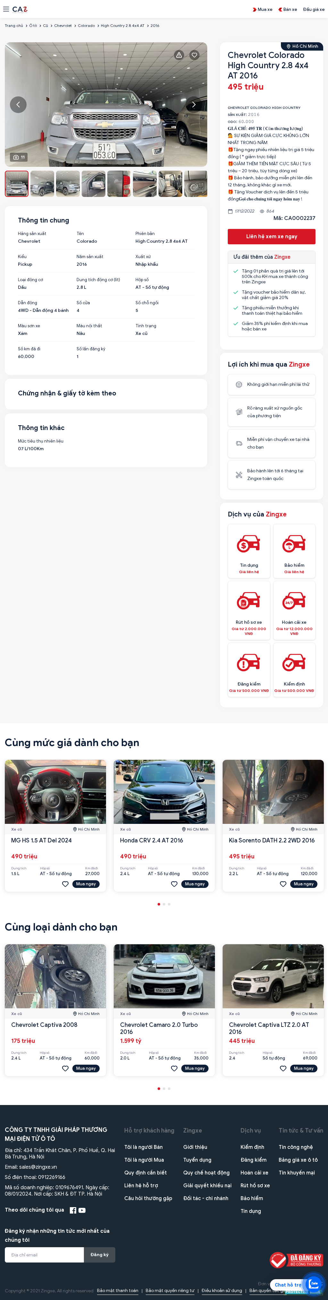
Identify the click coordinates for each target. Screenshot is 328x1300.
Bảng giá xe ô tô (298, 1160)
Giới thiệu (195, 1147)
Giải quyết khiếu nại (207, 1185)
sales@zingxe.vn (38, 1167)
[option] (106, 104)
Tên (80, 233)
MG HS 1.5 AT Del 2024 (41, 840)
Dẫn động (27, 302)
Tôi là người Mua (144, 1160)
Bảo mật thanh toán (117, 1290)
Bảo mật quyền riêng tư (170, 1290)
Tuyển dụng (197, 1160)
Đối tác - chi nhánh (205, 1198)
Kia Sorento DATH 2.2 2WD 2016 (272, 840)
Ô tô (33, 25)
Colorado (86, 25)
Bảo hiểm (252, 1198)
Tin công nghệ (296, 1147)
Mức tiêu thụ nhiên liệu (40, 441)
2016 (155, 25)
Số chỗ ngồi (147, 302)
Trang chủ (14, 25)
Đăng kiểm (253, 1160)
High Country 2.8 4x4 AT (122, 25)
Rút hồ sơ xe (255, 1185)
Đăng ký (100, 1254)
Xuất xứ (143, 256)
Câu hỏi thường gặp (148, 1198)
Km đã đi (91, 868)
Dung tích (19, 868)
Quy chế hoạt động (206, 1173)
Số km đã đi (29, 349)
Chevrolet (63, 25)
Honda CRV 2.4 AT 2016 (151, 840)
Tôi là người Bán (143, 1147)
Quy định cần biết (145, 1173)
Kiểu (22, 256)
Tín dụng (251, 1211)
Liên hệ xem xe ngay (271, 236)
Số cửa (83, 302)
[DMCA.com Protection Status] (303, 1291)
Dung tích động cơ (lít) (98, 279)
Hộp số (142, 279)
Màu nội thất (89, 326)
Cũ (45, 25)
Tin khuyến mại (297, 1173)
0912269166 (51, 1177)
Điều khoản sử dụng (222, 1290)
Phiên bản (145, 233)
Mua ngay (86, 884)
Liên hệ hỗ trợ (141, 1185)
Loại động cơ (30, 279)
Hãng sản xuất (32, 233)
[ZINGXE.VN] (20, 9)
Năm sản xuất (90, 256)
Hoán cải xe (254, 1173)
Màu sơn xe (29, 326)
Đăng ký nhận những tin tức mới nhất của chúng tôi (57, 1235)
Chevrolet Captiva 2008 (44, 1024)
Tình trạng (145, 326)
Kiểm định (252, 1147)
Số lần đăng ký (91, 349)
